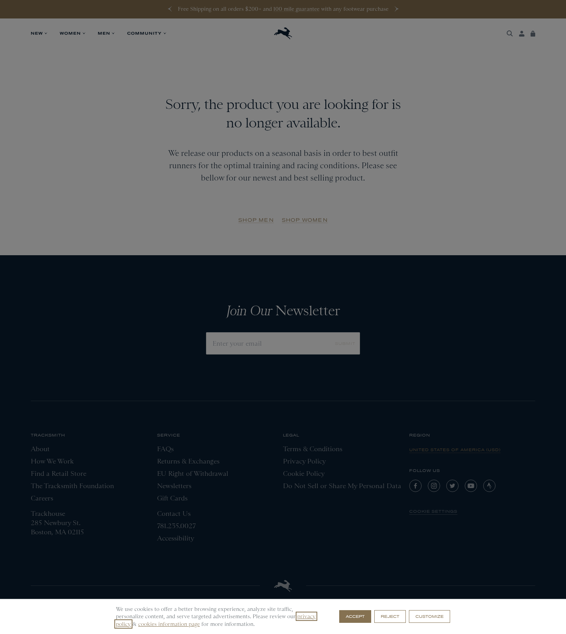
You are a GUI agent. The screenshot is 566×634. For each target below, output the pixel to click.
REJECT (390, 616)
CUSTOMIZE (429, 616)
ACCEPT (355, 616)
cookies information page (169, 624)
